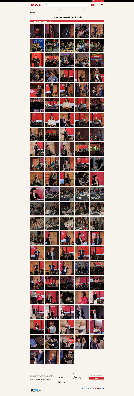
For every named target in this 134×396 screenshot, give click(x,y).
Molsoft (44, 387)
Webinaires (78, 9)
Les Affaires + (60, 381)
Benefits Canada (60, 376)
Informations (33, 12)
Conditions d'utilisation (77, 377)
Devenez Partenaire (94, 9)
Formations (39, 9)
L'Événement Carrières (61, 382)
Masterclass (46, 9)
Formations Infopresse (61, 378)
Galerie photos (85, 9)
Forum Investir (53, 9)
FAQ (74, 376)
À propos (74, 373)
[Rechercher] (92, 5)
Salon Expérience (70, 9)
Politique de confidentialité (77, 378)
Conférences (32, 9)
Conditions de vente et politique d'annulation (78, 380)
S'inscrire (96, 378)
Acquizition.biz (60, 373)
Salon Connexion (61, 9)
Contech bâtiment (60, 377)
